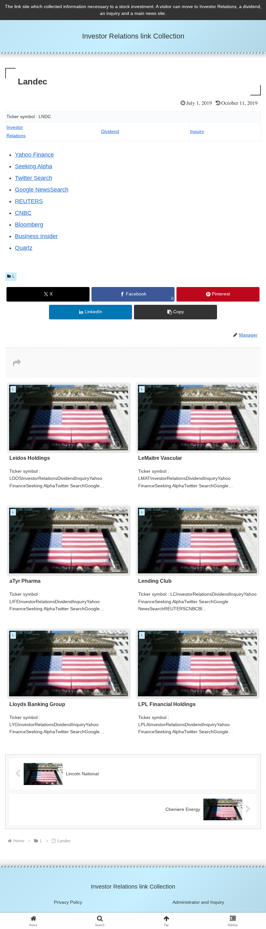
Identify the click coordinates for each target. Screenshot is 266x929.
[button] (175, 312)
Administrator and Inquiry (198, 902)
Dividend (110, 131)
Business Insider (36, 236)
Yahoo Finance (34, 154)
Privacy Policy (68, 902)
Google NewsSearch (41, 189)
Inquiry (197, 131)
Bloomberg (29, 224)
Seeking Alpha (33, 166)
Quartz (23, 248)
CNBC (23, 213)
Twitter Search (33, 178)
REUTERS (29, 201)
